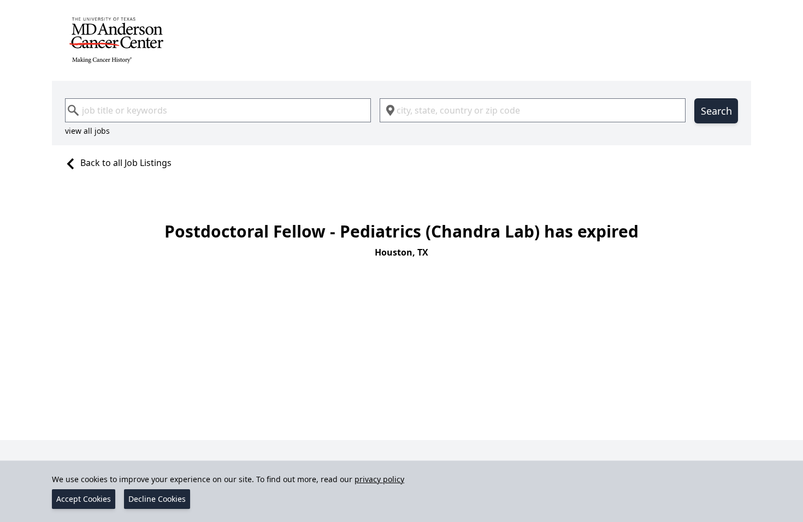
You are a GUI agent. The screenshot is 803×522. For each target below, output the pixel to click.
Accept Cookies (83, 499)
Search (716, 110)
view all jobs (87, 131)
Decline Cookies (157, 499)
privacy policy (379, 479)
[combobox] (218, 110)
